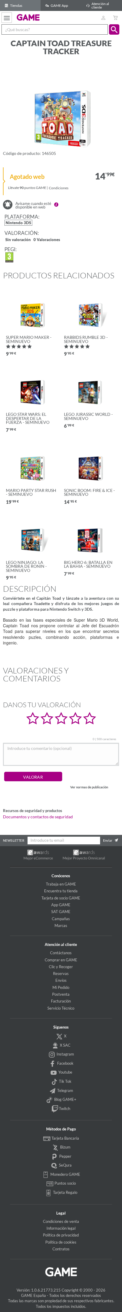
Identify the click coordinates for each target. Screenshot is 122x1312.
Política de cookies (60, 1242)
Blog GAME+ (64, 1099)
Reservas (61, 973)
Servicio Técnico (60, 1008)
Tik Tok (64, 1081)
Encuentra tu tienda (61, 890)
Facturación (61, 1001)
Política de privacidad (61, 1235)
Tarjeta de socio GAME (60, 898)
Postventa (61, 994)
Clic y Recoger (61, 966)
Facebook (64, 1063)
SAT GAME (60, 911)
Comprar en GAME (61, 959)
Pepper (64, 1156)
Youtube (64, 1072)
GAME (28, 17)
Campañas (61, 918)
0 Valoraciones (46, 240)
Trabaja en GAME (61, 884)
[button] (114, 29)
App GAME (60, 904)
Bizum (64, 1147)
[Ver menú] (6, 17)
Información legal (61, 1228)
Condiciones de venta (61, 1221)
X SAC (64, 1045)
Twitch (64, 1108)
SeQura (65, 1165)
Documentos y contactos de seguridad (38, 817)
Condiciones (58, 188)
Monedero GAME (64, 1174)
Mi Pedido (60, 987)
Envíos (61, 980)
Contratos (61, 1249)
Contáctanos (61, 952)
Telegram (64, 1090)
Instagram (65, 1054)
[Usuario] (103, 17)
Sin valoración (18, 240)
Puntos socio (65, 1183)
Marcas (60, 925)
